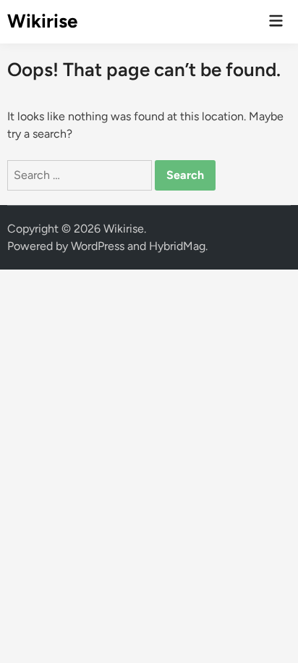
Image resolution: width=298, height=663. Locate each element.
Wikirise (42, 21)
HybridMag (177, 246)
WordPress (97, 246)
